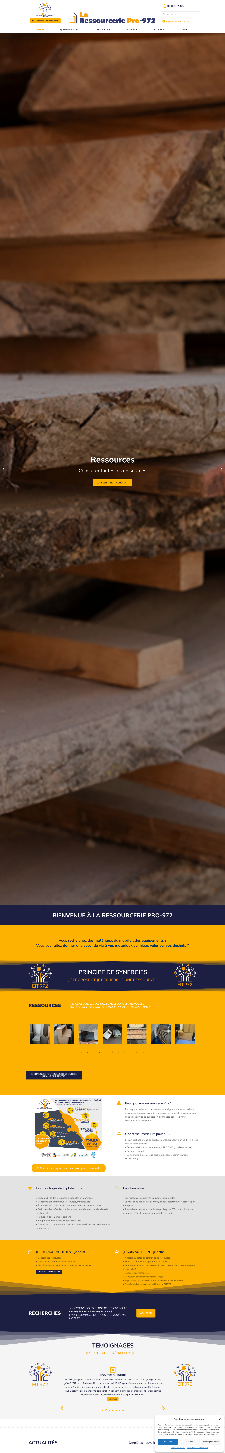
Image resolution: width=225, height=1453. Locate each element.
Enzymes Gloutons (112, 1375)
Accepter (168, 1442)
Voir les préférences (210, 1442)
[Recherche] (164, 14)
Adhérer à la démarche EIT (47, 21)
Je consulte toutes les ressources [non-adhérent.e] (53, 1075)
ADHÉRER (146, 1313)
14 (118, 1052)
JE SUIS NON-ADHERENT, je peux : (61, 1252)
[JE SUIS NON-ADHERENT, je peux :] (30, 1252)
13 (112, 1052)
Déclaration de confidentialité (197, 1448)
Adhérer (112, 487)
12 (105, 1052)
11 (99, 1052)
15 (125, 1052)
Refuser (189, 1442)
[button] (219, 1419)
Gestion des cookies (178, 1448)
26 (137, 1052)
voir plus (113, 1399)
